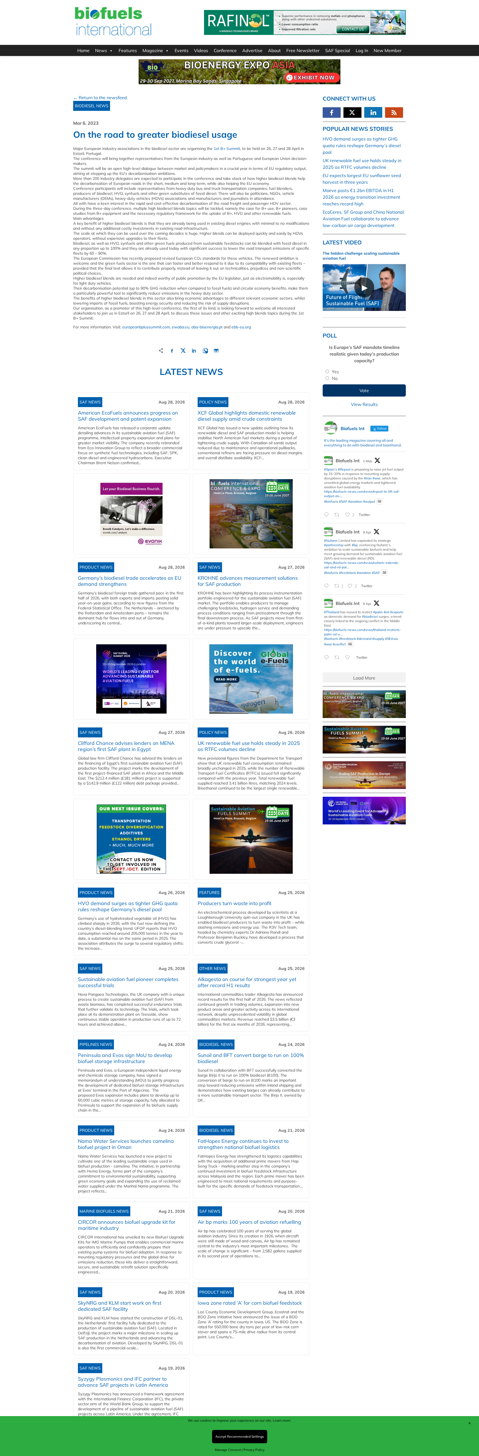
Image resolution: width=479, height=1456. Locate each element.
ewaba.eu (180, 327)
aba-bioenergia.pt (207, 327)
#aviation (355, 501)
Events (181, 50)
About (274, 50)
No (335, 378)
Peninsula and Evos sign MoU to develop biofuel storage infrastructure (125, 1058)
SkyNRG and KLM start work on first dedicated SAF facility (119, 1306)
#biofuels (331, 501)
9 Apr (367, 532)
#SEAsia (391, 639)
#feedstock (347, 573)
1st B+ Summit (227, 148)
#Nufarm (331, 540)
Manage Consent (228, 1450)
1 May (367, 461)
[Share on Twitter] (183, 349)
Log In (362, 50)
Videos (201, 50)
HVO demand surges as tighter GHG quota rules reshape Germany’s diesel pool (128, 906)
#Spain (329, 469)
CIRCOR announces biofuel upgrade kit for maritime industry (126, 1225)
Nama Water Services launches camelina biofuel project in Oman (126, 1144)
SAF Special (337, 50)
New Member (388, 50)
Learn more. (282, 1420)
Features (128, 50)
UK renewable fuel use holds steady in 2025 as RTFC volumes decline (249, 746)
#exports (396, 612)
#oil (386, 612)
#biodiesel (370, 616)
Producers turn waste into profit (234, 903)
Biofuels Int (348, 460)
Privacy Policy (253, 1450)
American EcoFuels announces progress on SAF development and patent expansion (128, 416)
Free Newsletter (303, 50)
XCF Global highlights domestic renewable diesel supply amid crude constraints (247, 416)
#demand (364, 639)
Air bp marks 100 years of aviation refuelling (249, 1222)
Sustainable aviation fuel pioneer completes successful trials (128, 982)
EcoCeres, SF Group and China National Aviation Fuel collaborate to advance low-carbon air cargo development (363, 218)
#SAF (343, 501)
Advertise (252, 50)
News (101, 50)
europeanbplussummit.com (146, 327)
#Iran (368, 478)
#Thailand (331, 612)
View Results (364, 404)
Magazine (152, 50)
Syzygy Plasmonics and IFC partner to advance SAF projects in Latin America (123, 1382)
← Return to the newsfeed (100, 97)
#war (376, 478)
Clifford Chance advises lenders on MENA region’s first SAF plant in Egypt (126, 746)
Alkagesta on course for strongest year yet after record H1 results (247, 982)
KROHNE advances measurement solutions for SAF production (248, 581)
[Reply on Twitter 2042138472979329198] (328, 586)
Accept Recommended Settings (239, 1436)
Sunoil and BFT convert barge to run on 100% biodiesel (251, 1058)
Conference (225, 50)
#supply (378, 639)
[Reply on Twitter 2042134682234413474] (328, 657)
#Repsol (344, 469)
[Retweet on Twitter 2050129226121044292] (338, 515)
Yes (335, 371)
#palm (378, 612)
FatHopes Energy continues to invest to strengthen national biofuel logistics (243, 1144)
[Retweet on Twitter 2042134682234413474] (338, 657)
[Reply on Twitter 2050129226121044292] (328, 515)
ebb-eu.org (241, 327)
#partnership (333, 545)
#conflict (339, 644)
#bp (355, 545)
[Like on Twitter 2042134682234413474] (349, 657)
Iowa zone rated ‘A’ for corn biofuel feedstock (250, 1303)
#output (369, 501)
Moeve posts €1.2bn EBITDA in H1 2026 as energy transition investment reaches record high (361, 197)
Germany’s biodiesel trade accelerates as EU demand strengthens (129, 581)
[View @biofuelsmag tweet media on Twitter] (379, 501)
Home (83, 50)
